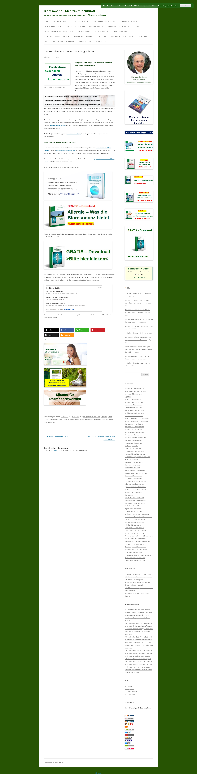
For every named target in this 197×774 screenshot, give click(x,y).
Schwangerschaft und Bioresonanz (136, 530)
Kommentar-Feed (131, 692)
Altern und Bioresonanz (133, 399)
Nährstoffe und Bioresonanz (134, 498)
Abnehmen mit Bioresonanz (134, 388)
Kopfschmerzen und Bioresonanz (136, 481)
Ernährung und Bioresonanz (134, 451)
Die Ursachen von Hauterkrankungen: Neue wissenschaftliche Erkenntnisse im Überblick (138, 349)
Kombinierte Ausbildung (83, 37)
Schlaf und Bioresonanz (133, 525)
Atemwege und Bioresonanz (134, 410)
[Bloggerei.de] (129, 749)
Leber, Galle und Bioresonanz (134, 484)
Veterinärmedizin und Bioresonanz (136, 550)
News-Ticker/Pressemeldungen (63, 42)
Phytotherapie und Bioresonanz (135, 506)
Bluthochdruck (84, 32)
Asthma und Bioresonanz (133, 408)
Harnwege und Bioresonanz (134, 462)
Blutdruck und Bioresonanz (134, 429)
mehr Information (172, 6)
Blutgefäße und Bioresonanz (134, 432)
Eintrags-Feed (129, 689)
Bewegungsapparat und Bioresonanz (137, 421)
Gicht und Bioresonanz (132, 459)
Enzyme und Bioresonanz (133, 443)
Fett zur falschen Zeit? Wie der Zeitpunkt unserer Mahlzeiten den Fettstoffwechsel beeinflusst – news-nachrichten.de (138, 664)
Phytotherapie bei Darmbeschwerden (137, 363)
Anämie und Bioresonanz (133, 405)
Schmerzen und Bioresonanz (134, 528)
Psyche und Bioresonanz (133, 509)
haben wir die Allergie (74, 134)
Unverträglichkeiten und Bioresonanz (137, 541)
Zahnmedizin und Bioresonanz (135, 560)
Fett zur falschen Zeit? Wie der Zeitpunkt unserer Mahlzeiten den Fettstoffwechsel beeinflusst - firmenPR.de (138, 626)
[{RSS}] (129, 730)
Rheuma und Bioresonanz (133, 511)
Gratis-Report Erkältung (53, 27)
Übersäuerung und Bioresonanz (135, 539)
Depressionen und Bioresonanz (135, 438)
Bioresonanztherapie (101, 419)
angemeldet (56, 450)
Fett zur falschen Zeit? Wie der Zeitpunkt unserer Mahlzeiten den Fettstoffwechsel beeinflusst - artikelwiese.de (138, 639)
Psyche (136, 27)
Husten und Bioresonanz (133, 476)
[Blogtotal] (129, 724)
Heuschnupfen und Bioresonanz (136, 470)
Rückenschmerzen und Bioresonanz (137, 514)
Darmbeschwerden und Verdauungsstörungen (85, 27)
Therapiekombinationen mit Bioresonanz (139, 536)
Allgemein (104, 417)
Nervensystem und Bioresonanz (135, 500)
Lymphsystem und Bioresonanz (135, 487)
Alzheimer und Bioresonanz (134, 402)
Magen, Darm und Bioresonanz (135, 489)
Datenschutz (101, 42)
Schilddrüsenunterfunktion (118, 27)
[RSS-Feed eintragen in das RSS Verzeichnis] (129, 716)
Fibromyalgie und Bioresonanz (135, 454)
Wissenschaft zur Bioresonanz (122, 37)
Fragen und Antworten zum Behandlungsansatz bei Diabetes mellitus (137, 618)
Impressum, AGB (85, 42)
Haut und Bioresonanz (132, 465)
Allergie (81, 419)
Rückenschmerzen (120, 32)
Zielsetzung (101, 37)
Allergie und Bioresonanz (91, 417)
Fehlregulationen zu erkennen (65, 150)
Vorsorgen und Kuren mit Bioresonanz (138, 555)
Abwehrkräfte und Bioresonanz (135, 391)
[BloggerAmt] (129, 722)
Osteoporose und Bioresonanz (135, 503)
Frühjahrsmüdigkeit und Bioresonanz (137, 457)
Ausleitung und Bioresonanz (134, 413)
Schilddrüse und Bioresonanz (134, 522)
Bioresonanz (89, 419)
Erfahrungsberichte (80, 22)
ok (185, 6)
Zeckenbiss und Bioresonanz (56, 436)
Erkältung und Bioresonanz (134, 449)
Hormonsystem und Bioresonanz (136, 473)
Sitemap (98, 773)
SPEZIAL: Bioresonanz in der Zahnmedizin (58, 32)
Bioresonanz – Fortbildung (134, 424)
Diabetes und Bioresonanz (134, 440)
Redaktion (143, 37)
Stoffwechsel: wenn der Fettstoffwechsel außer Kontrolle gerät (139, 631)
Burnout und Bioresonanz (133, 435)
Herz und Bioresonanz (132, 468)
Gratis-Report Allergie (130, 22)
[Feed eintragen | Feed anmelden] (128, 738)
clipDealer (148, 708)
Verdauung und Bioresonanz (134, 544)
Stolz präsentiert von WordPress (54, 763)
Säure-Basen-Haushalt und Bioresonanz (138, 517)
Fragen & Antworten (60, 22)
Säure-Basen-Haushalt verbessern (56, 37)
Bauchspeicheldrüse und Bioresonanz (137, 418)
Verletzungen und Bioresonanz (135, 547)
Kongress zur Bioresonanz (133, 479)
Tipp (45, 42)
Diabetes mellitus (102, 32)
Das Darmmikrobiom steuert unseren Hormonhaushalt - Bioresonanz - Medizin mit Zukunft (139, 612)
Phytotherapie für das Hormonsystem (138, 293)
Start (46, 22)
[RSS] (126, 727)
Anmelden (128, 686)
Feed (128, 288)
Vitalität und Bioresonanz (133, 552)
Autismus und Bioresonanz (134, 416)
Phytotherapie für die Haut (134, 333)
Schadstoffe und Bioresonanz (135, 520)
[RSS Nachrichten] (129, 735)
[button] (51, 330)
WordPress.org (130, 694)
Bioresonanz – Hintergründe (134, 427)
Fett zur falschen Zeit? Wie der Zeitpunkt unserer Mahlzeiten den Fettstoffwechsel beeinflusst (138, 653)
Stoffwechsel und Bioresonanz (135, 533)
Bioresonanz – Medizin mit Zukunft (69, 11)
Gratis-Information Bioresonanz (105, 22)
